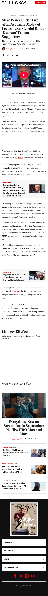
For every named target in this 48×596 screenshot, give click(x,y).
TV (36, 15)
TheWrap (8, 542)
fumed (20, 157)
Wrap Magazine (11, 567)
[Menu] (4, 2)
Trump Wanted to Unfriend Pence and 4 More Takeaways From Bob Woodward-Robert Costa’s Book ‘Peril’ (14, 190)
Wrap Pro (8, 551)
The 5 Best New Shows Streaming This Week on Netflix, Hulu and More (12, 469)
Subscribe (40, 2)
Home (13, 15)
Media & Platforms (25, 15)
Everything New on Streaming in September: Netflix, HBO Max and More (24, 427)
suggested (16, 291)
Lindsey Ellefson (11, 49)
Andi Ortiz (15, 439)
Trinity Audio (23, 94)
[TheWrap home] (17, 2)
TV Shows (5, 480)
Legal (6, 559)
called (35, 245)
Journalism (6, 447)
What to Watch (7, 464)
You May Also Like (16, 383)
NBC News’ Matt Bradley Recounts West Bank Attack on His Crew (15, 453)
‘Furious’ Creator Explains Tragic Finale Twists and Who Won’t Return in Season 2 (14, 486)
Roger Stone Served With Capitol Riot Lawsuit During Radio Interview (14, 277)
